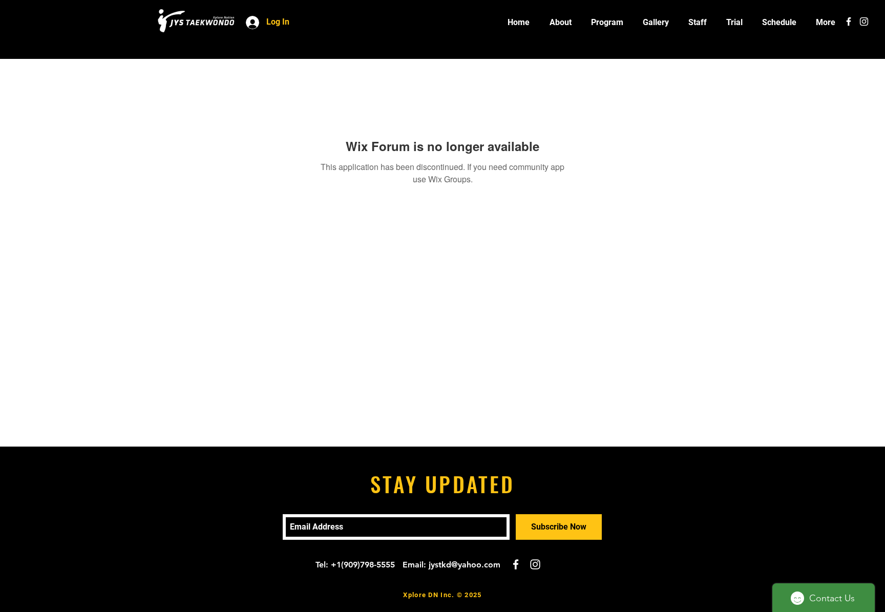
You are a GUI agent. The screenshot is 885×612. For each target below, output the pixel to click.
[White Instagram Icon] (864, 21)
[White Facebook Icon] (848, 21)
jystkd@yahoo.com (464, 564)
